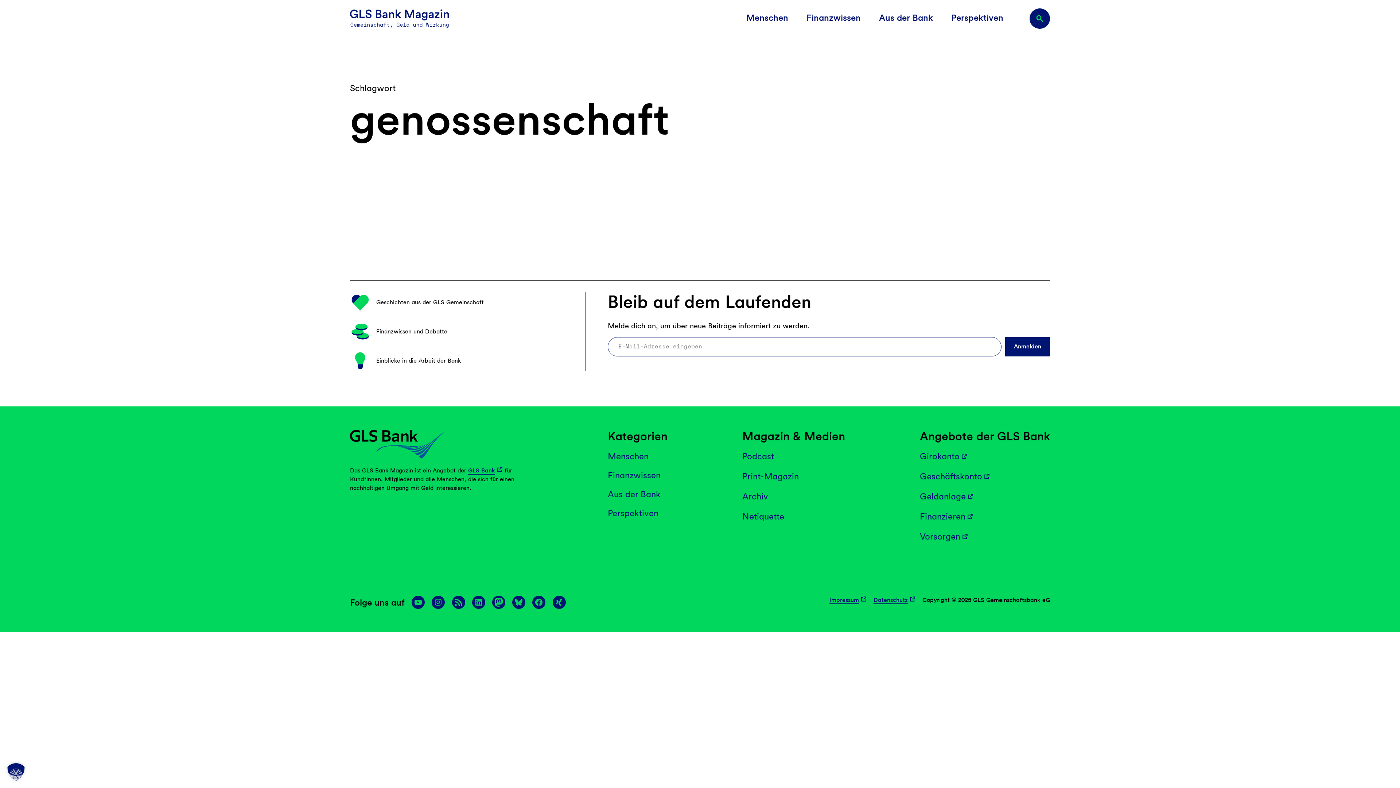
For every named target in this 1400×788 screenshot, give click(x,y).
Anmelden (1027, 346)
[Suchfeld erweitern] (1040, 18)
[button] (16, 772)
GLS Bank (481, 470)
